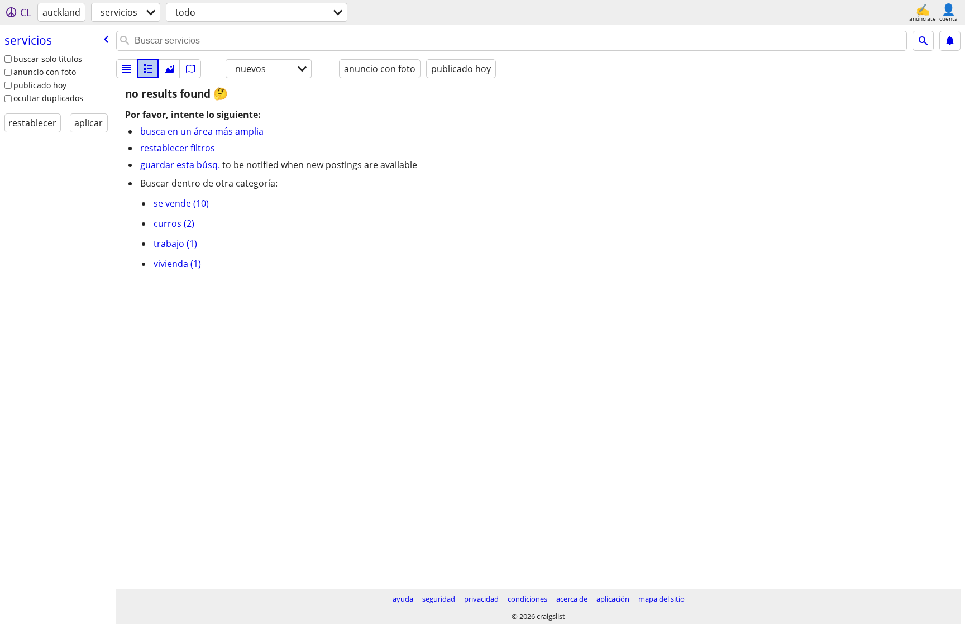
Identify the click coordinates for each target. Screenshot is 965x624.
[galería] (169, 68)
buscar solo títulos (47, 59)
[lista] (126, 68)
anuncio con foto (44, 71)
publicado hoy (39, 85)
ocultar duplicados (48, 98)
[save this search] (950, 41)
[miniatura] (148, 68)
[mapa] (190, 68)
